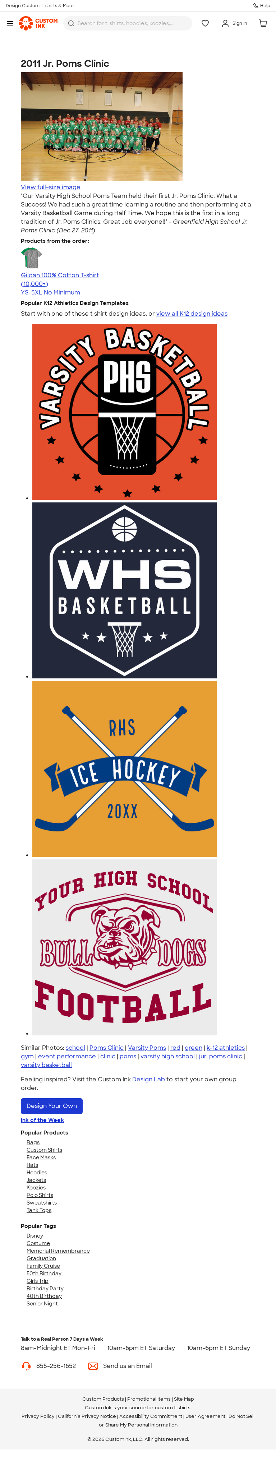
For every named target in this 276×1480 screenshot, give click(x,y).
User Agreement (205, 1416)
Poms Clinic (106, 1048)
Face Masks (41, 1157)
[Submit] (71, 23)
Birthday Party (45, 1288)
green (193, 1048)
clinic (107, 1056)
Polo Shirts (40, 1195)
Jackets (36, 1180)
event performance (67, 1056)
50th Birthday (44, 1273)
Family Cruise (43, 1266)
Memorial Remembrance (58, 1251)
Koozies (36, 1187)
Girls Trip (38, 1281)
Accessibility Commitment (150, 1416)
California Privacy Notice (87, 1416)
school (75, 1048)
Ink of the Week (42, 1120)
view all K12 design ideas (191, 313)
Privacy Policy (38, 1416)
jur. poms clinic (220, 1056)
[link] (38, 23)
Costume (38, 1243)
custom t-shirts (172, 1408)
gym (27, 1056)
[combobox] (127, 23)
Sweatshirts (42, 1203)
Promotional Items (149, 1399)
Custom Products (103, 1399)
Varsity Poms (147, 1048)
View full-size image (50, 187)
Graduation (41, 1258)
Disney (35, 1236)
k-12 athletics (226, 1048)
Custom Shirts (44, 1150)
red (175, 1048)
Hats (32, 1165)
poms (128, 1056)
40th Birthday (44, 1296)
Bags (33, 1142)
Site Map (184, 1399)
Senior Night (42, 1303)
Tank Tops (39, 1210)
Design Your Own (52, 1106)
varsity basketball (46, 1065)
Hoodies (37, 1172)
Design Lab (148, 1079)
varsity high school (168, 1056)
